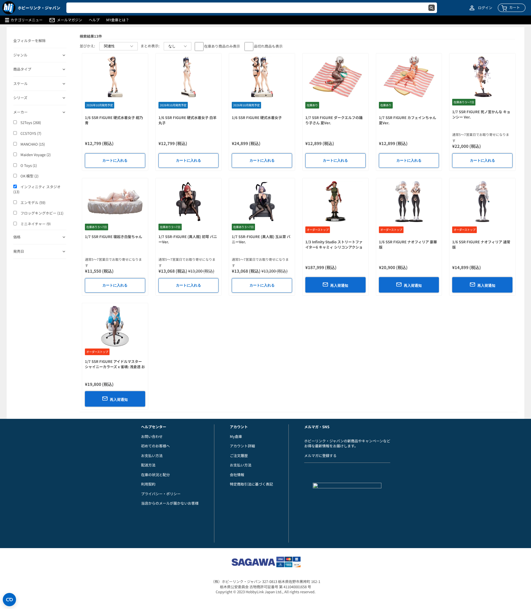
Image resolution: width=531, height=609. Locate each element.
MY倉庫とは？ (117, 19)
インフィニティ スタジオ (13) (37, 189)
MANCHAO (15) (32, 144)
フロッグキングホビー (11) (41, 213)
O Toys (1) (28, 165)
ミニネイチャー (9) (35, 223)
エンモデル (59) (32, 202)
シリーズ (20, 97)
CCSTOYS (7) (30, 133)
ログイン (485, 7)
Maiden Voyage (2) (35, 154)
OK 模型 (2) (29, 176)
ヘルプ (94, 19)
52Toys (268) (30, 122)
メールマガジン (69, 19)
